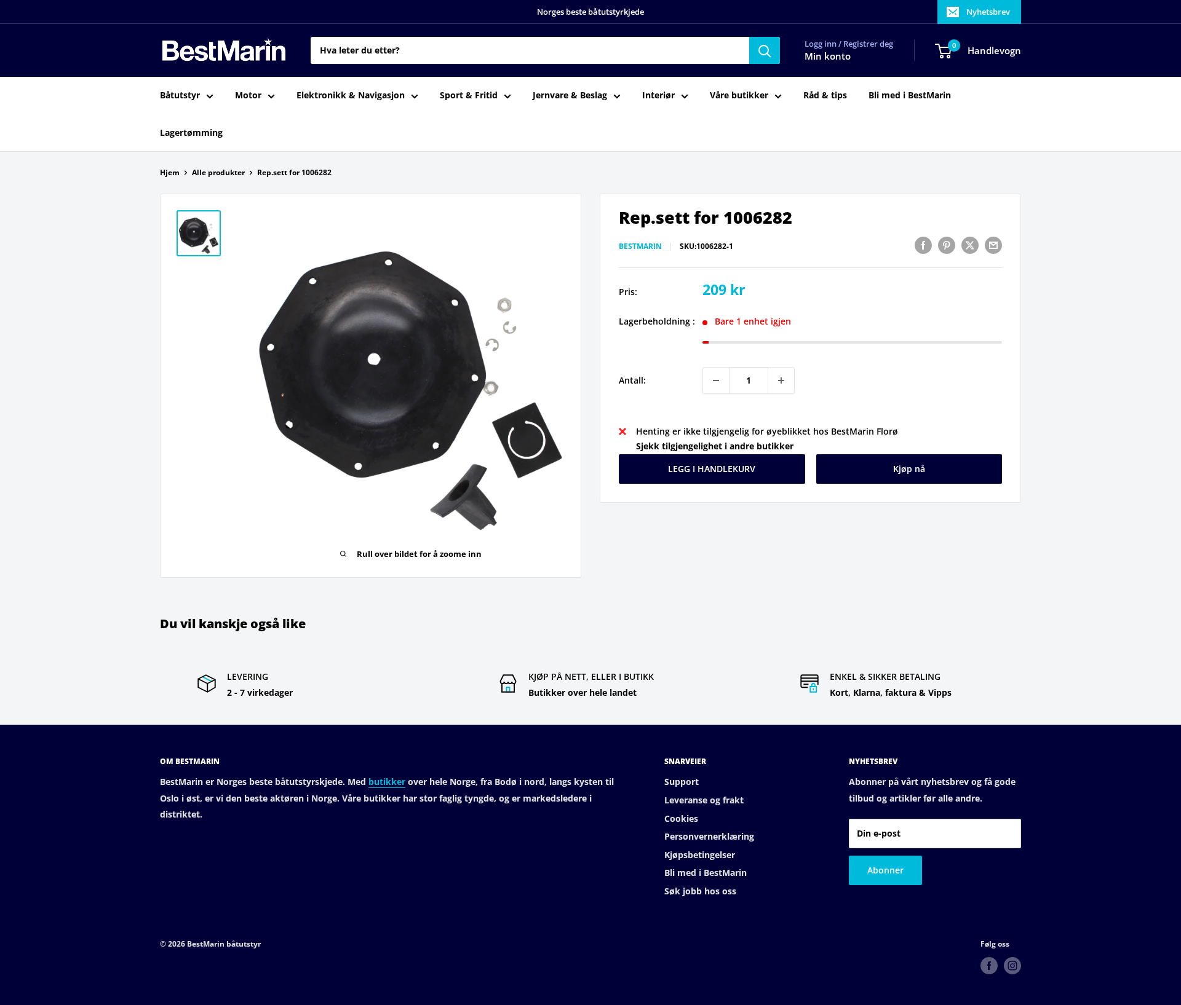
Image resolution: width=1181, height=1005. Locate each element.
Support (681, 781)
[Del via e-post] (993, 245)
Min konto (828, 56)
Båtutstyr (180, 95)
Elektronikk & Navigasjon (350, 95)
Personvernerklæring (709, 836)
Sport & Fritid (469, 95)
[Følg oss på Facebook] (989, 965)
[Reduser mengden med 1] (716, 380)
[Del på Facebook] (923, 245)
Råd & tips (825, 95)
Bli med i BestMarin (910, 95)
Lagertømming (191, 132)
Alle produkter (218, 172)
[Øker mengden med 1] (781, 380)
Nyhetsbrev (988, 11)
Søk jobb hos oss (700, 891)
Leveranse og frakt (704, 800)
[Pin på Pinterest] (946, 245)
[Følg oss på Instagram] (1012, 965)
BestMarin (640, 247)
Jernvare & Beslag (570, 95)
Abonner (885, 870)
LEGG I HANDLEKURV (711, 469)
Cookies (681, 818)
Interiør (658, 95)
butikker (386, 781)
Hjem (170, 172)
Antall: (632, 380)
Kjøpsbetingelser (699, 855)
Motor (248, 95)
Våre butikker (739, 95)
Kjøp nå (909, 469)
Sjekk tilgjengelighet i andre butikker (714, 446)
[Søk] (764, 50)
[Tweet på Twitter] (970, 245)
